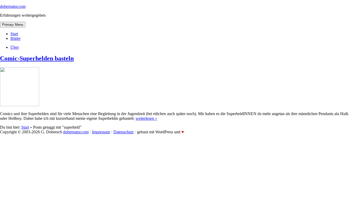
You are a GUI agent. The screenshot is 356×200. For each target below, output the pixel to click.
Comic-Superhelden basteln (37, 58)
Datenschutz (123, 132)
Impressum (101, 132)
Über (14, 47)
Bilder (15, 38)
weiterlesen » (146, 118)
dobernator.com (13, 6)
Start (14, 34)
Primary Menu (12, 25)
